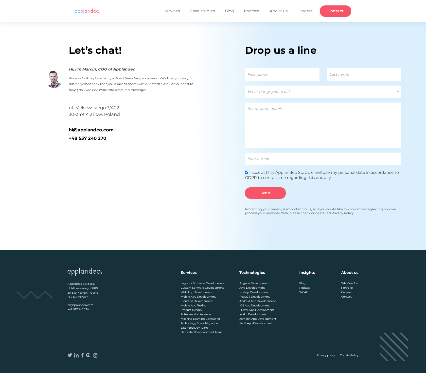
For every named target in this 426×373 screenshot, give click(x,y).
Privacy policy (326, 355)
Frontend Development (197, 301)
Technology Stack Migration (199, 323)
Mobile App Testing (194, 305)
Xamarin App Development (257, 318)
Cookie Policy (349, 355)
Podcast (252, 11)
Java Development (252, 287)
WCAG (303, 292)
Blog (229, 11)
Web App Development (197, 292)
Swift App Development (255, 323)
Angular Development (254, 283)
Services (172, 11)
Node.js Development (254, 292)
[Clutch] (88, 355)
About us (279, 11)
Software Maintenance (196, 314)
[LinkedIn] (76, 355)
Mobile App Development (198, 296)
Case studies (202, 11)
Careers (305, 11)
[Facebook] (82, 355)
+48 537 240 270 (87, 138)
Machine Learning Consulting (200, 318)
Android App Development (257, 301)
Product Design (191, 310)
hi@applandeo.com (91, 130)
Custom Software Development (202, 287)
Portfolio (347, 287)
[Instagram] (95, 355)
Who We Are (349, 283)
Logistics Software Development (203, 283)
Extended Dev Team (194, 327)
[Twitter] (70, 355)
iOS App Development (254, 305)
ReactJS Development (254, 296)
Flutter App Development (256, 310)
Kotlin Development (253, 314)
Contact (335, 11)
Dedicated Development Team (201, 332)
